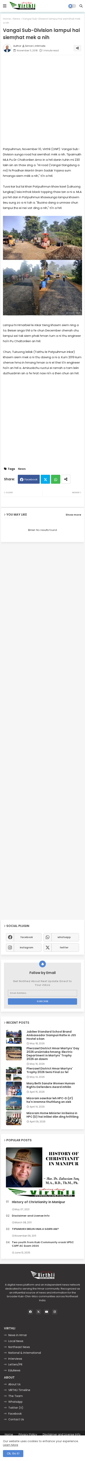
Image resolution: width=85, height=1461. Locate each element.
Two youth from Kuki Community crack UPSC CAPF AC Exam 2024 (43, 1244)
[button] (81, 6)
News (16, 19)
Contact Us (16, 1419)
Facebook (31, 479)
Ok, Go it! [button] (13, 1453)
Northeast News (19, 1347)
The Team (15, 1396)
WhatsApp (15, 1402)
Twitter (45, 479)
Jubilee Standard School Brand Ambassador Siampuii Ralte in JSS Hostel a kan (51, 1035)
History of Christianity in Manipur (38, 1202)
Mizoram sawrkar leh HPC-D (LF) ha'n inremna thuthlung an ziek (49, 1100)
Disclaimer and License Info (31, 1216)
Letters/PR (15, 1364)
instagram (26, 947)
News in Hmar (17, 1335)
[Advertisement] (42, 100)
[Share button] (65, 479)
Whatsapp (55, 479)
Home (7, 19)
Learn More (10, 1445)
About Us (14, 1384)
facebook (26, 937)
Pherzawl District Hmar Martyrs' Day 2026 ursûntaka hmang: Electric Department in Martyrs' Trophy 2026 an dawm (52, 1053)
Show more (73, 515)
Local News (15, 1341)
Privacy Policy (28, 1434)
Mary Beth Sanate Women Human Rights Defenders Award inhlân (50, 1085)
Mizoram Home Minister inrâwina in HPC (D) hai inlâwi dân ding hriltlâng (52, 1114)
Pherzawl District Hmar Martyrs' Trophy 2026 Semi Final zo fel (49, 1070)
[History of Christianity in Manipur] (42, 1172)
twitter (64, 947)
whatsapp (64, 937)
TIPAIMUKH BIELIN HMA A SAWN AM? (35, 1229)
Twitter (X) (15, 1408)
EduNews (14, 1370)
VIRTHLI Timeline (19, 1390)
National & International (24, 1353)
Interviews (15, 1359)
